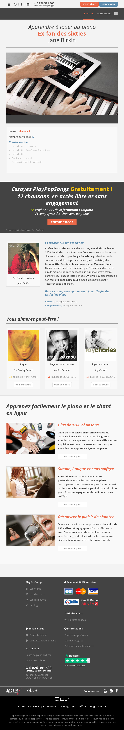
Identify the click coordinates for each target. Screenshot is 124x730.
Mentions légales (73, 640)
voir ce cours (23, 384)
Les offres (35, 588)
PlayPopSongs (24, 14)
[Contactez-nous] (28, 4)
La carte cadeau (77, 619)
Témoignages (67, 706)
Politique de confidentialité (79, 646)
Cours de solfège (35, 660)
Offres (82, 706)
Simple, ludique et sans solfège (86, 468)
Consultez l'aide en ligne (42, 640)
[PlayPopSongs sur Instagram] (15, 4)
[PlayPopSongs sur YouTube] (8, 4)
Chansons (34, 706)
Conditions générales (76, 635)
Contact (103, 706)
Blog (92, 706)
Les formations (37, 599)
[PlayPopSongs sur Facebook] (22, 4)
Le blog (33, 605)
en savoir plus (72, 456)
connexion (108, 3)
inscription (89, 3)
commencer (62, 221)
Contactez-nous (38, 635)
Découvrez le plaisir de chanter (86, 516)
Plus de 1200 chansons (78, 424)
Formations (49, 706)
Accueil (21, 706)
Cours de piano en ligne (39, 654)
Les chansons (37, 594)
